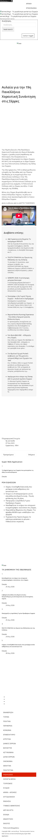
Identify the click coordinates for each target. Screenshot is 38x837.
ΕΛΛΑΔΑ (6, 815)
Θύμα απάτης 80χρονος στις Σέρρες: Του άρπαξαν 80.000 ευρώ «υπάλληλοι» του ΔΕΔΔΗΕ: (21, 512)
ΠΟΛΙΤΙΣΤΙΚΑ (8, 770)
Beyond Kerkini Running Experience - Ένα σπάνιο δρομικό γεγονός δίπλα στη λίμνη (21, 317)
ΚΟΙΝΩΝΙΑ (7, 730)
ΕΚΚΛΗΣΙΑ (7, 801)
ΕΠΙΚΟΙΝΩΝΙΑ (31, 8)
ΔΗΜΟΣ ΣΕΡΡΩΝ (9, 743)
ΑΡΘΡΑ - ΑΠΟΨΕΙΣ (10, 792)
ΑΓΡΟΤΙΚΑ (7, 739)
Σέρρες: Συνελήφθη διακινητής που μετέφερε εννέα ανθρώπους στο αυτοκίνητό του (19, 489)
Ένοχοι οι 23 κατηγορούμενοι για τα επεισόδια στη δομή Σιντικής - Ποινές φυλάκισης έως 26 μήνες (20, 496)
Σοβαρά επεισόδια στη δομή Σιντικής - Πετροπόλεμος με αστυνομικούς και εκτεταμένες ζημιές (17, 597)
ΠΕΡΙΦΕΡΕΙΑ (7, 726)
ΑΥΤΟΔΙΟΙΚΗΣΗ (9, 797)
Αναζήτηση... (7, 21)
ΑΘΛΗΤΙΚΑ (7, 766)
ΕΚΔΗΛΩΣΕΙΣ (8, 775)
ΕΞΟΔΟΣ (6, 788)
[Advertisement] (19, 63)
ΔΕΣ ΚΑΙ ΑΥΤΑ (8, 810)
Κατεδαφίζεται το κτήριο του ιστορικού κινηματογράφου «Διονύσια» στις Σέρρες (15, 579)
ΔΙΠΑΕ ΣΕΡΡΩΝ (9, 757)
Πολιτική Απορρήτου (11, 828)
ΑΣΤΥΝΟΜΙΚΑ (8, 752)
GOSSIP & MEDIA (9, 779)
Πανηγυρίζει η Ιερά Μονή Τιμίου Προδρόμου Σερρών (18, 613)
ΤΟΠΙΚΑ (6, 717)
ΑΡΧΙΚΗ (29, 4)
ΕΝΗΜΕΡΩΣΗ (8, 712)
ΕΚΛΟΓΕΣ (6, 823)
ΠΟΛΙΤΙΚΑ (7, 721)
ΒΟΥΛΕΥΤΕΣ (7, 748)
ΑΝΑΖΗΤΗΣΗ (8, 819)
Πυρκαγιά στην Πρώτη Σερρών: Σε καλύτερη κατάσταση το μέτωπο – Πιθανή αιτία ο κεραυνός (18, 519)
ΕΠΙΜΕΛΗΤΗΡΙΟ (9, 735)
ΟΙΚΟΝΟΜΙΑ (7, 761)
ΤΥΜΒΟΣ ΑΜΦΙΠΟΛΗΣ (11, 806)
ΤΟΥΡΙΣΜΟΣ (7, 783)
